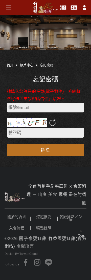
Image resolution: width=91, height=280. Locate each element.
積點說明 (43, 228)
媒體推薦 (43, 217)
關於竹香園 (16, 217)
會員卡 (74, 8)
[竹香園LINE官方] (48, 262)
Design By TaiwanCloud (21, 254)
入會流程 (16, 228)
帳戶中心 (27, 65)
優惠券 (63, 8)
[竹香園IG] (37, 262)
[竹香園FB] (26, 262)
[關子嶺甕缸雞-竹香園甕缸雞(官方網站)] (15, 197)
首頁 (10, 65)
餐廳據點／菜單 (70, 218)
